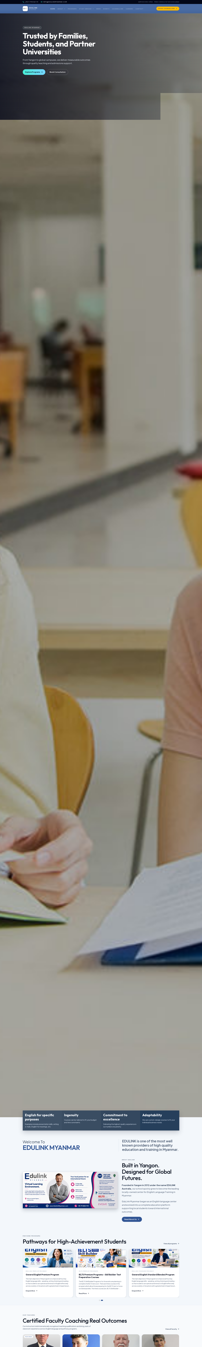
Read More (136, 1291)
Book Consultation (58, 72)
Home (52, 8)
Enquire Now (30, 1283)
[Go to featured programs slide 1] (100, 1300)
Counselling (117, 8)
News (98, 8)
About (60, 8)
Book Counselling (166, 8)
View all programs (170, 1243)
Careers (129, 8)
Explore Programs (32, 72)
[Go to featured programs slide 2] (102, 1300)
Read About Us (130, 1219)
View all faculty (171, 1329)
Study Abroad (85, 8)
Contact (140, 8)
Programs (72, 8)
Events (106, 8)
